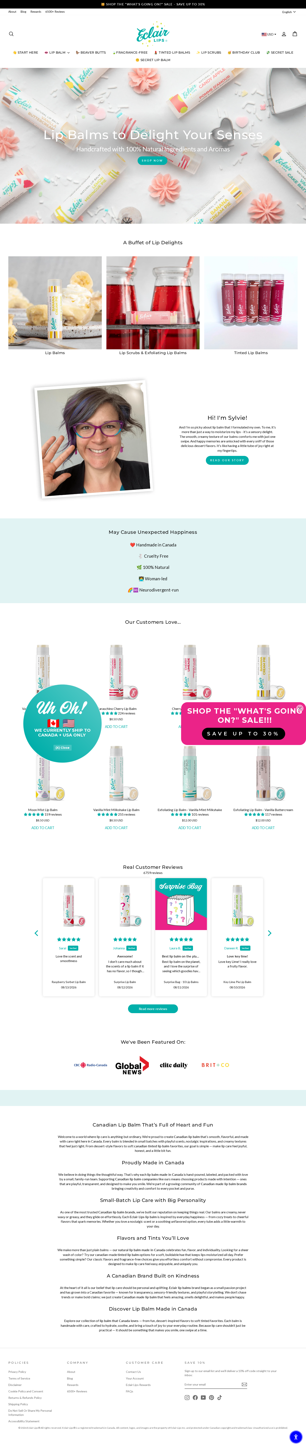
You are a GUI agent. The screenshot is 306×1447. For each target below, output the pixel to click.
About (12, 11)
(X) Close (63, 748)
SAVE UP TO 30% (243, 734)
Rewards (35, 11)
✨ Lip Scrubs (208, 52)
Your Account (135, 1378)
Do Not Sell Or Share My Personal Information (30, 1412)
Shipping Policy (18, 1404)
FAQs (129, 1391)
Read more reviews (153, 1009)
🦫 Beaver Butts (91, 52)
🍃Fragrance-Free (130, 52)
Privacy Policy (17, 1371)
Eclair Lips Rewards (138, 1385)
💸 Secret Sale (279, 52)
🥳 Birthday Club (244, 52)
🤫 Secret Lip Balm (153, 60)
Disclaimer (15, 1385)
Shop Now (152, 160)
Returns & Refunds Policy (25, 1397)
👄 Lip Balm (55, 52)
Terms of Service (19, 1378)
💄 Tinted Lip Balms (172, 52)
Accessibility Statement (24, 1421)
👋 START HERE (25, 52)
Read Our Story (227, 460)
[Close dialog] (119, 689)
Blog (23, 11)
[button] (34, 814)
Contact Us (133, 1371)
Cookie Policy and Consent (25, 1391)
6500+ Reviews (55, 11)
